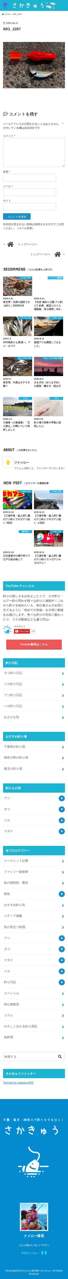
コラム (8, 1015)
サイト (7, 200)
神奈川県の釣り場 (16, 757)
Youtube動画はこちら (34, 644)
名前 (6, 171)
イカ (7, 820)
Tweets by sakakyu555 (18, 1082)
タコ (7, 809)
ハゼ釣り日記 (13, 706)
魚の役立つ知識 (14, 927)
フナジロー (21, 462)
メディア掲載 (13, 915)
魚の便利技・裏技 (16, 882)
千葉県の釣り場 (14, 746)
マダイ (8, 831)
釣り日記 (10, 982)
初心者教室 (11, 1004)
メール (8, 186)
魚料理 (8, 1037)
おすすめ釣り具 (14, 904)
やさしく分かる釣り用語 (20, 1026)
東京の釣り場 (13, 768)
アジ (7, 798)
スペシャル (11, 993)
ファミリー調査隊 (16, 871)
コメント (9, 135)
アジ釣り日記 (13, 695)
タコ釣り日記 (13, 672)
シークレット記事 (16, 860)
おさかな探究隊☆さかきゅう (37, 1271)
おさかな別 (11, 717)
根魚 (7, 893)
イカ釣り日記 (13, 684)
